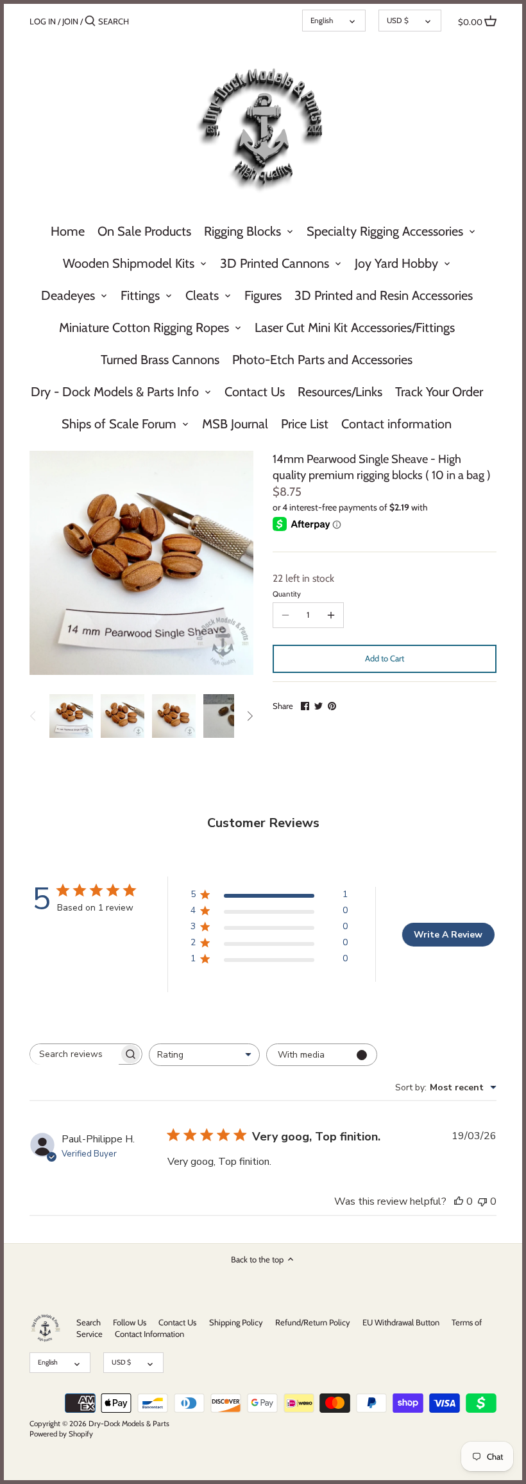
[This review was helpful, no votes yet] (458, 1201)
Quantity (287, 593)
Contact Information (149, 1334)
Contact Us (177, 1322)
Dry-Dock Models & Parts (129, 1423)
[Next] (249, 716)
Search (88, 1322)
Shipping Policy (236, 1322)
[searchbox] (74, 1054)
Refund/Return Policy (312, 1322)
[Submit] (90, 21)
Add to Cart (384, 658)
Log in (43, 21)
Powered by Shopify (61, 1433)
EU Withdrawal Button (400, 1322)
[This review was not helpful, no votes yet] (482, 1201)
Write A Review (448, 935)
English (321, 20)
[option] (71, 716)
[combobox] (204, 1054)
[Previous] (33, 716)
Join (70, 21)
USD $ (398, 20)
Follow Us (129, 1322)
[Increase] (331, 615)
